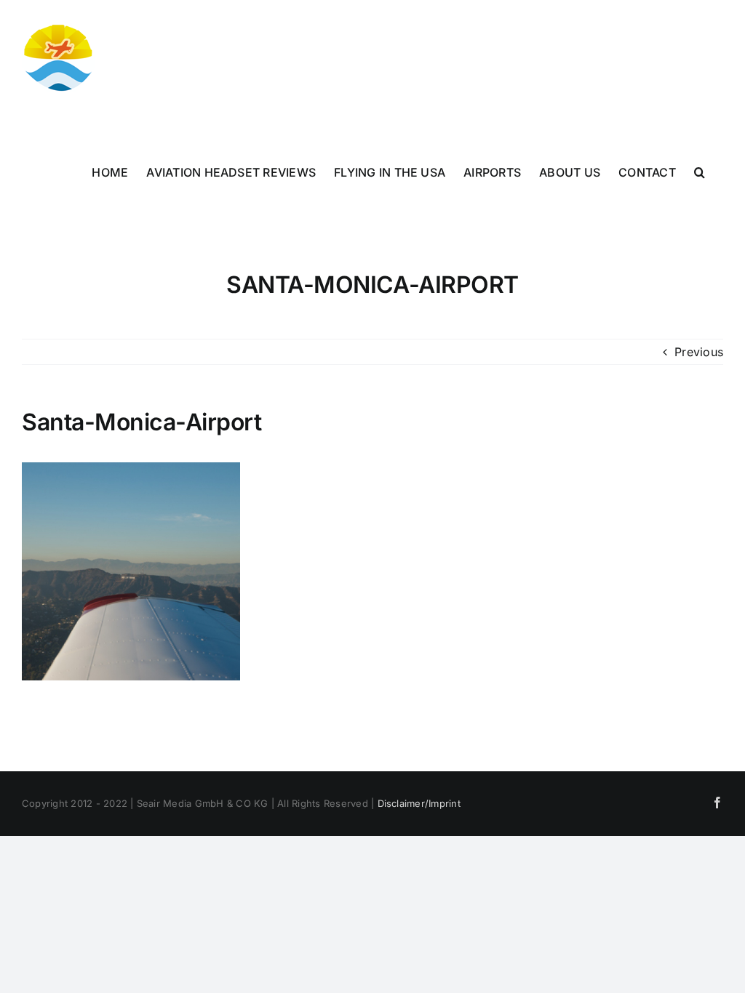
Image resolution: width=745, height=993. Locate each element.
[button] (699, 172)
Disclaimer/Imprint (419, 803)
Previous (698, 352)
